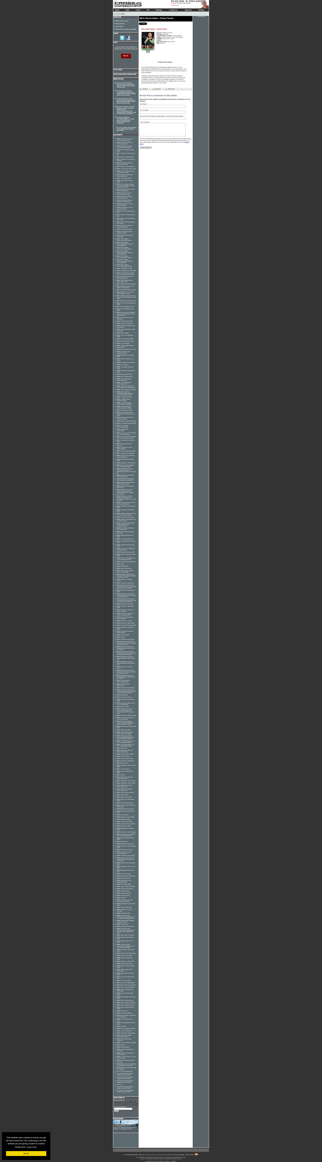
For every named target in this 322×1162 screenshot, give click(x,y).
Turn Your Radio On (124, 1030)
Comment (145, 89)
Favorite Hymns (123, 891)
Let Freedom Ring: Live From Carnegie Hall (125, 718)
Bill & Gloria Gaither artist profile (126, 29)
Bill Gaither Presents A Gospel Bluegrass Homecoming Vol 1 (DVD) (126, 648)
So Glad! (121, 897)
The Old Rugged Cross (125, 306)
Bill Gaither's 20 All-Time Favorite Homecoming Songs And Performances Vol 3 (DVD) (126, 600)
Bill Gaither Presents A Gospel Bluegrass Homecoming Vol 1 (126, 658)
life (148, 10)
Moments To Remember (125, 760)
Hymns (120, 564)
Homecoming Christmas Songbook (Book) (125, 921)
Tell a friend (171, 89)
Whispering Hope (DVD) (125, 817)
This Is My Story (123, 769)
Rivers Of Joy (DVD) (124, 955)
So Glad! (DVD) (123, 895)
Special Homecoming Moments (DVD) (125, 617)
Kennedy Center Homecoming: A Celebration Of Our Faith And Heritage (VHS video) (125, 931)
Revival (121, 775)
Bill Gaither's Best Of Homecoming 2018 (124, 163)
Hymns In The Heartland (126, 166)
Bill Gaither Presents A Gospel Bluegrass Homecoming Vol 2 (126, 663)
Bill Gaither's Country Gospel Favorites (125, 204)
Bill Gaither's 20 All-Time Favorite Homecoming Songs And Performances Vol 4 (126, 576)
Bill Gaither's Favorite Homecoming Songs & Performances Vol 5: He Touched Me (126, 471)
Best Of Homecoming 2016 (124, 1071)
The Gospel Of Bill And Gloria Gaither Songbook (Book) (126, 386)
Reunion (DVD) (123, 1047)
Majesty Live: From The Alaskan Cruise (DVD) (125, 286)
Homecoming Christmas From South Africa (125, 456)
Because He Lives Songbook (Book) (124, 852)
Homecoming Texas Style (126, 1002)
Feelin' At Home (123, 756)
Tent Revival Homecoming (126, 289)
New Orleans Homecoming (126, 715)
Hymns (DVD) (122, 566)
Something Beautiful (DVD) (126, 423)
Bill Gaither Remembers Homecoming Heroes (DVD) (125, 479)
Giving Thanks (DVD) (125, 321)
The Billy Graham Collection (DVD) (123, 400)
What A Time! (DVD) (124, 797)
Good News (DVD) (124, 884)
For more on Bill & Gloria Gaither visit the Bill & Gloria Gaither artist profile (126, 129)
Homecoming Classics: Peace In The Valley (125, 571)
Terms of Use (189, 1154)
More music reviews (122, 21)
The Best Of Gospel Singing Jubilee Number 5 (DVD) (125, 1081)
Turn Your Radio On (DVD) (126, 1042)
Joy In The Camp (123, 873)
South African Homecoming (122, 430)
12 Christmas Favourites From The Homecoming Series (125, 273)
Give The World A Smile (125, 157)
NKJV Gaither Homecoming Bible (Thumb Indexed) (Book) (124, 244)
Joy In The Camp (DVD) (125, 987)
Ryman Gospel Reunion (125, 1005)
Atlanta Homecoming (124, 963)
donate (201, 10)
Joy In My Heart (123, 343)
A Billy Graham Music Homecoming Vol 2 (124, 786)
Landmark (121, 1026)
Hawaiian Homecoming (125, 926)
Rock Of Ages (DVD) (124, 376)
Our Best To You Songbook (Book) (123, 352)
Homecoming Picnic (124, 374)
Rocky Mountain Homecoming (123, 684)
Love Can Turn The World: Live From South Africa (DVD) (126, 437)
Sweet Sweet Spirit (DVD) (126, 451)
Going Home (122, 695)
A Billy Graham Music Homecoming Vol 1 (124, 789)
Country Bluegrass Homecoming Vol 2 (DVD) (124, 403)
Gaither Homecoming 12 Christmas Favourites (126, 171)
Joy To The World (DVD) (125, 982)
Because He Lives (124, 878)
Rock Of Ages (122, 364)
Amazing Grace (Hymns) (125, 453)
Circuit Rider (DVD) (124, 178)
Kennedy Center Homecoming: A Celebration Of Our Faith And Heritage (125, 946)
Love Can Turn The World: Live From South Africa (126, 433)
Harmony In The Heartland (126, 832)
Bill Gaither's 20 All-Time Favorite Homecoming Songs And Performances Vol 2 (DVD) (126, 691)
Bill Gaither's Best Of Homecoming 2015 (124, 197)
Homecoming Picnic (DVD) (126, 389)
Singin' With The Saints (125, 935)
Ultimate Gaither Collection (126, 284)
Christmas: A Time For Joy (126, 783)
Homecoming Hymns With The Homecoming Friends (126, 835)
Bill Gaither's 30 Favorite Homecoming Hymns (126, 190)
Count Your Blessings (125, 323)
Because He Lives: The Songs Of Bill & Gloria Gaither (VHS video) (125, 859)
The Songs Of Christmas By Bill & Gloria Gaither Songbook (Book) (126, 524)
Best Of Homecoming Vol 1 (126, 985)
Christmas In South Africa (126, 463)
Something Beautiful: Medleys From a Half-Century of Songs (126, 414)
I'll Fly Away (122, 748)
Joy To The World (124, 980)
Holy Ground (122, 1011)
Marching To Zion (123, 913)
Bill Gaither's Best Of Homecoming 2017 (124, 175)
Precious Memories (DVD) (126, 1028)
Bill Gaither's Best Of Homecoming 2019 (124, 143)
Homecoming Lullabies (125, 754)
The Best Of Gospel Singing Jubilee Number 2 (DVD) (125, 1087)
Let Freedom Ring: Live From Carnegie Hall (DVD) (125, 745)
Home (123, 14)
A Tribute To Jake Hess (125, 583)
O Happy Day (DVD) (124, 397)
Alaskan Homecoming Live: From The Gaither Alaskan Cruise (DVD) (126, 297)
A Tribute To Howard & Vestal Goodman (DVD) (125, 614)
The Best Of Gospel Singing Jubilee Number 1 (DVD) (125, 1077)
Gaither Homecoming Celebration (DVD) (125, 281)
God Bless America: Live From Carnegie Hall (126, 703)
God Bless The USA (124, 268)
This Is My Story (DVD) (125, 792)
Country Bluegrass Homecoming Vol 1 (124, 379)
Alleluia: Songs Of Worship (126, 421)
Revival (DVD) (122, 795)
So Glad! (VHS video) (125, 888)
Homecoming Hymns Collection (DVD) (124, 232)
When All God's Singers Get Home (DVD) (125, 528)
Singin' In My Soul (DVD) (126, 886)
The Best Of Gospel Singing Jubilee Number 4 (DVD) (125, 1091)
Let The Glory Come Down (126, 168)
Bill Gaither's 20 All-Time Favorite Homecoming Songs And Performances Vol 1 (126, 595)
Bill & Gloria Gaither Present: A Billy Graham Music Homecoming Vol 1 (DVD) (125, 723)
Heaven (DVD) (123, 706)
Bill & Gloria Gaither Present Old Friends (124, 1036)
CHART (188, 3)
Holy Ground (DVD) (124, 1013)
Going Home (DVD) (124, 697)
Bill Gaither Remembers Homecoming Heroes (125, 483)
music (138, 10)
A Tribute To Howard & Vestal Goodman (125, 610)
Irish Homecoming (124, 826)
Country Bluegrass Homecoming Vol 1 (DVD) (124, 407)
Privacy (176, 1154)
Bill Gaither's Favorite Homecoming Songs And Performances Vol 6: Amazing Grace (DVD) (125, 492)
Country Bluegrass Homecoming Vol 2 (124, 383)
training (159, 10)
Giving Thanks (123, 333)
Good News (122, 841)
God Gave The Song (125, 849)
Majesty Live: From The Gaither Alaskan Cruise (125, 292)
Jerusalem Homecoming (125, 552)
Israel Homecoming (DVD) (126, 561)
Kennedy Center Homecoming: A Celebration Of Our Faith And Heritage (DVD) (125, 917)
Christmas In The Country (126, 780)
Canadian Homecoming (125, 517)
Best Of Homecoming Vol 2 (126, 349)
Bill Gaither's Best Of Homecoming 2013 (124, 277)
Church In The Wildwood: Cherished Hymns (126, 549)
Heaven (121, 637)
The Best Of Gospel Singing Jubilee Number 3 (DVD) (125, 1074)
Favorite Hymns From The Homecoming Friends (126, 503)
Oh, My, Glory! (123, 814)
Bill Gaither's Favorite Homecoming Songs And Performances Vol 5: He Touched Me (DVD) (126, 498)
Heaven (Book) (123, 634)
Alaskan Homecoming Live (126, 300)
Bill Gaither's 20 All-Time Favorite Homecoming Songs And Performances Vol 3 (126, 672)
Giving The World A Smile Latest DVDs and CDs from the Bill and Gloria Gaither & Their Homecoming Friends (126, 101)
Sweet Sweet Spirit (124, 907)
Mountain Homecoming (125, 843)
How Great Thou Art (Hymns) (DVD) (124, 448)
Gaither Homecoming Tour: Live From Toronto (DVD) (126, 514)
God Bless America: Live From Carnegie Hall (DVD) (126, 741)
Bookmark (158, 89)
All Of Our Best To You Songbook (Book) (125, 418)
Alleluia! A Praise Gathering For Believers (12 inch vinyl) (126, 1064)
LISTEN (174, 3)
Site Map (181, 1154)
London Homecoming (125, 758)
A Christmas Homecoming (126, 1033)
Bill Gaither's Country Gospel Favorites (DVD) (125, 200)
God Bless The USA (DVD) (126, 270)
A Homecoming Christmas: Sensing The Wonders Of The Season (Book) (126, 314)
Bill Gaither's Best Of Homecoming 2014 (124, 226)
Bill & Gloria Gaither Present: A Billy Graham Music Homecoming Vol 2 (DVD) (125, 737)
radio (128, 10)
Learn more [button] (32, 1147)
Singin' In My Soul (124, 893)
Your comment (144, 122)
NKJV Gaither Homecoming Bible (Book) (124, 239)
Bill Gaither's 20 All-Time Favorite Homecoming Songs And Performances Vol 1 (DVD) (126, 587)
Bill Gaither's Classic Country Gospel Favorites (124, 146)
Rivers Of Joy (122, 924)
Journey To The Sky (124, 620)
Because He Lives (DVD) (126, 823)
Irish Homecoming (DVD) (126, 855)
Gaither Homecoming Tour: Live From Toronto (126, 520)
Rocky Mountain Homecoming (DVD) (123, 681)
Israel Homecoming (124, 568)
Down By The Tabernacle (126, 876)
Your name (143, 104)
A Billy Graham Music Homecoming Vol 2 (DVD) (124, 732)
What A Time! (122, 763)
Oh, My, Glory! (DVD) (124, 821)
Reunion (121, 1045)
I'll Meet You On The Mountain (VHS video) (124, 900)
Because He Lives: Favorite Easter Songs (124, 193)
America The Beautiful (125, 604)
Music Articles (120, 23)
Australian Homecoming (125, 639)
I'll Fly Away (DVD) (124, 730)
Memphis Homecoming (125, 809)
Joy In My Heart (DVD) (125, 339)
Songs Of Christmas (124, 229)
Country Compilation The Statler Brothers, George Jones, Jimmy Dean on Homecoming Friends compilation (125, 120)
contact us (173, 10)
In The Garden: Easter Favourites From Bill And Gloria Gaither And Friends (125, 186)
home (117, 10)
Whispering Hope (123, 819)
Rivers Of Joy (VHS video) (126, 953)
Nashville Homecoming (125, 341)
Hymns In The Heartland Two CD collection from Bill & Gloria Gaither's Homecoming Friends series (126, 85)
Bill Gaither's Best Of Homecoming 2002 (124, 751)
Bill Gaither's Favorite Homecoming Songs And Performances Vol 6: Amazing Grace (125, 711)
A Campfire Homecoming (126, 362)
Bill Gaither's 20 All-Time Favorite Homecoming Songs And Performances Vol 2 (126, 643)
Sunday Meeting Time (125, 539)
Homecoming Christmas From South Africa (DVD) (125, 465)
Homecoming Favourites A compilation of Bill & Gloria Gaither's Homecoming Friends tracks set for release (126, 93)
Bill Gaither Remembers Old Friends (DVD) (125, 475)
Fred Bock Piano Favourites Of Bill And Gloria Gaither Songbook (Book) (125, 393)
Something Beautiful (124, 410)
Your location (144, 110)
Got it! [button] (26, 1153)
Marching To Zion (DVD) (125, 961)
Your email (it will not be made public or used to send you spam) (161, 116)
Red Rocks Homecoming (126, 687)
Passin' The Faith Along (125, 623)
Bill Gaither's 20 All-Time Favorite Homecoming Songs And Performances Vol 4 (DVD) (126, 653)
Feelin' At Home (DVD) (125, 803)
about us (188, 10)
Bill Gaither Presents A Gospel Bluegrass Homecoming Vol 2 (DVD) (126, 677)
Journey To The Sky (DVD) (126, 625)
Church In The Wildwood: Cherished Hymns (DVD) (126, 558)
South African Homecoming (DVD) (122, 426)
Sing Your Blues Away (125, 1000)
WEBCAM (181, 3)
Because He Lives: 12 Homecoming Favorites (125, 139)
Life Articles (120, 26)
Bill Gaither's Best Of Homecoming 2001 (124, 777)
